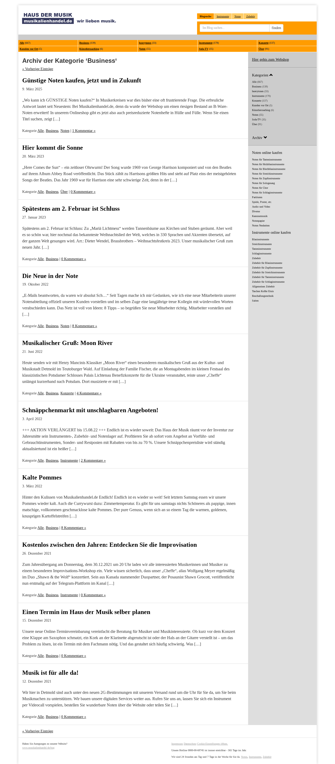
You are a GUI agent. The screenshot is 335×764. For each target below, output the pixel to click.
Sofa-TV (203, 48)
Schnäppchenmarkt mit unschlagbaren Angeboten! (90, 410)
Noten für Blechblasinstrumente (268, 169)
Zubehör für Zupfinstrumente (267, 267)
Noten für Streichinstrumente (267, 173)
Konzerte (264, 42)
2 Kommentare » (93, 460)
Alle (22, 42)
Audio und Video (261, 206)
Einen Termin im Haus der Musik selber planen (86, 612)
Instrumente (223, 16)
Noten (237, 16)
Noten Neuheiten (261, 225)
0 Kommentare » (83, 192)
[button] (282, 75)
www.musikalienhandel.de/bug (38, 747)
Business (84, 42)
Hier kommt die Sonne (52, 147)
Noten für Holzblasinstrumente (268, 164)
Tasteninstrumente (261, 248)
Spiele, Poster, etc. (262, 201)
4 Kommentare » (89, 393)
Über (261, 48)
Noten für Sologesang (263, 183)
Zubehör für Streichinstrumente (268, 272)
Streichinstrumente (262, 244)
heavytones (145, 42)
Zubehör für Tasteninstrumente (268, 277)
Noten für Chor (260, 187)
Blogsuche (205, 16)
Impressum (177, 743)
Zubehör (250, 16)
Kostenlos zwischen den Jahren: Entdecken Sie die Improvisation (109, 544)
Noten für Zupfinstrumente (266, 178)
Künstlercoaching (89, 48)
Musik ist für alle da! (50, 672)
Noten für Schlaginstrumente (267, 192)
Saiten (255, 300)
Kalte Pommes (42, 477)
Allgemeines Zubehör (263, 286)
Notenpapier (258, 220)
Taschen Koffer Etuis (263, 291)
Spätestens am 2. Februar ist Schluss (71, 208)
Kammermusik (259, 216)
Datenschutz (190, 743)
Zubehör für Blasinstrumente (267, 262)
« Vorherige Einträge (37, 69)
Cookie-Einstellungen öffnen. (212, 743)
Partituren (257, 197)
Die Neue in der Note (50, 275)
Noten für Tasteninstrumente (267, 159)
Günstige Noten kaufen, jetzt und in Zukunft (81, 80)
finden (276, 28)
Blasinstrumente (260, 239)
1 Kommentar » (84, 131)
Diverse (256, 211)
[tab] (282, 75)
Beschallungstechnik (262, 295)
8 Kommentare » (84, 326)
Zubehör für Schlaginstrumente (268, 281)
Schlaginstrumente (261, 253)
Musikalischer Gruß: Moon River (67, 342)
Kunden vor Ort (29, 48)
